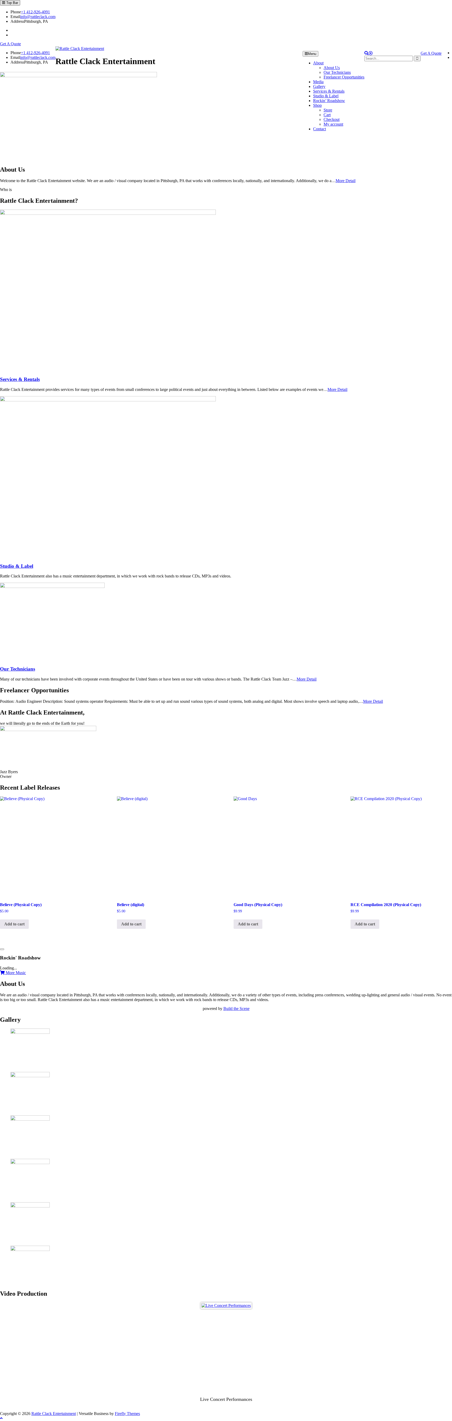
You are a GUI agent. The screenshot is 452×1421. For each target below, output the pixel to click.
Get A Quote (10, 44)
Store (328, 110)
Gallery (319, 86)
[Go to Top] (1, 1418)
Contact (319, 129)
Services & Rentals (328, 91)
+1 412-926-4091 (35, 12)
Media (318, 82)
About (318, 63)
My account (333, 124)
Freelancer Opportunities (344, 77)
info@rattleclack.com (37, 16)
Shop (317, 105)
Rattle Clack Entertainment (53, 1413)
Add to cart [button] (14, 924)
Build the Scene (236, 1008)
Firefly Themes (127, 1413)
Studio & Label (325, 96)
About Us (332, 67)
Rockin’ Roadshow (329, 100)
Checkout (332, 119)
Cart (327, 115)
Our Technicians (337, 72)
